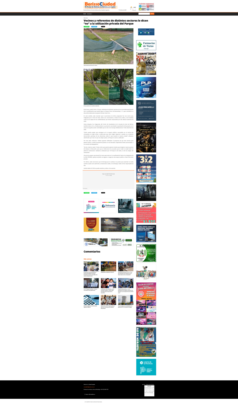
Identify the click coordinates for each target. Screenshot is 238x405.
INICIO (84, 13)
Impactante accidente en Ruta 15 (107, 272)
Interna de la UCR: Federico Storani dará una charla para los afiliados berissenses (108, 307)
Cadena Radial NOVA (86, 189)
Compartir (87, 26)
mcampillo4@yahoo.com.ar (89, 387)
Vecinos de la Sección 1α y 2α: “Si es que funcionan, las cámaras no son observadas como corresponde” (125, 273)
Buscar (152, 13)
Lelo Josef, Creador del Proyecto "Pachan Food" (96, 189)
